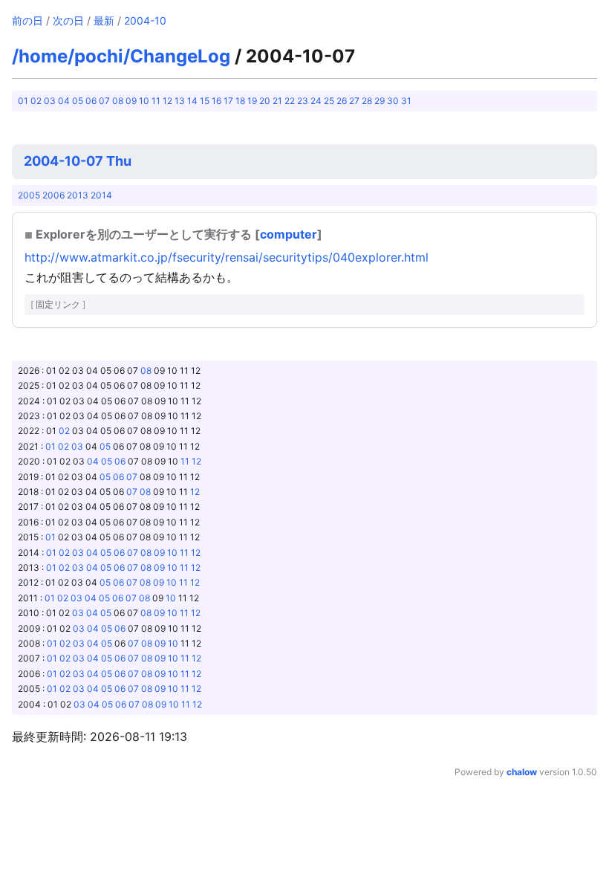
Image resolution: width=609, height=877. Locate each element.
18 (240, 100)
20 (264, 100)
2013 (77, 195)
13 (180, 100)
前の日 (27, 20)
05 (77, 100)
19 (252, 100)
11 (156, 100)
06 (91, 100)
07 (104, 100)
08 (117, 100)
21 (277, 100)
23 (302, 100)
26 (341, 100)
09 (131, 100)
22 (289, 100)
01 (23, 100)
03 (50, 100)
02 (36, 100)
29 (379, 100)
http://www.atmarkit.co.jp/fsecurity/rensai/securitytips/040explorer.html (227, 257)
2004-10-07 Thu (77, 161)
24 (316, 100)
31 (406, 100)
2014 (101, 195)
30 (393, 100)
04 (64, 100)
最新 (104, 20)
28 (367, 100)
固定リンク (58, 304)
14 (192, 100)
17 (228, 100)
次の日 (68, 20)
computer (288, 234)
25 (329, 100)
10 (144, 100)
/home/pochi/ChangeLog (121, 56)
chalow (522, 771)
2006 (53, 195)
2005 (29, 195)
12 (167, 100)
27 (354, 100)
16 (216, 100)
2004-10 (145, 20)
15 (204, 100)
